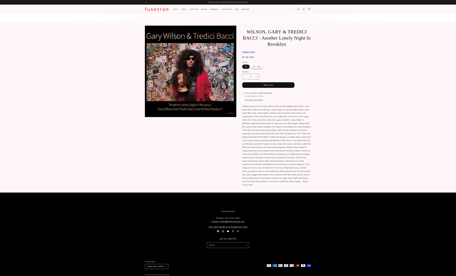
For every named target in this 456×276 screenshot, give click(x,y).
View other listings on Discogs (222, 227)
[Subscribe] (246, 245)
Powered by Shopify (162, 275)
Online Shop (241, 227)
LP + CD (256, 67)
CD (246, 67)
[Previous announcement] (145, 2)
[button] (176, 9)
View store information (254, 100)
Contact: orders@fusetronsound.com (228, 222)
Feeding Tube (248, 52)
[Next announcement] (310, 2)
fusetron (153, 275)
